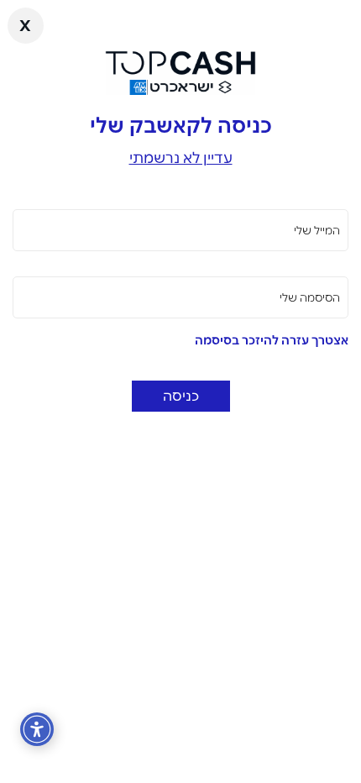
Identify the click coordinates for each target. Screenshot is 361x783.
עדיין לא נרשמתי (181, 157)
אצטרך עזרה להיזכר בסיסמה (271, 340)
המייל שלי (317, 230)
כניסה (181, 395)
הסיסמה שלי (310, 297)
